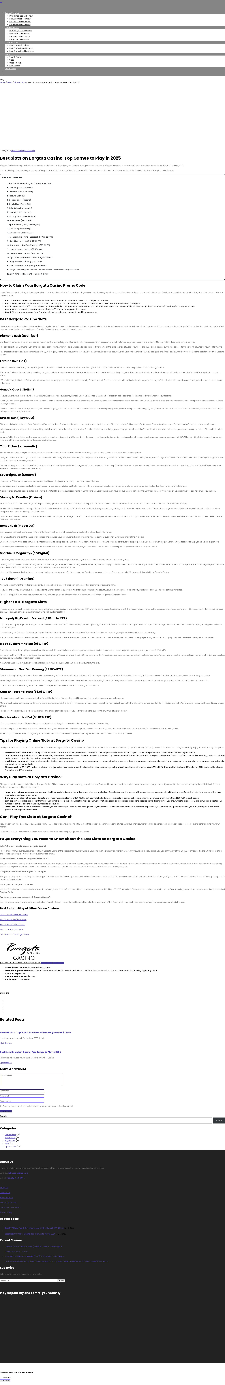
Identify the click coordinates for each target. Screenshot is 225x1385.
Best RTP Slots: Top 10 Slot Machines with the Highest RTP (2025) (35, 1032)
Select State (10, 68)
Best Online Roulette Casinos (71, 1261)
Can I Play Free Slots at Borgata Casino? (28, 265)
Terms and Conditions (10, 1207)
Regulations (14, 65)
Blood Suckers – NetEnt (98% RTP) (25, 241)
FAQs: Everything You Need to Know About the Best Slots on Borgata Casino (44, 269)
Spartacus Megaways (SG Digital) (24, 224)
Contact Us (5, 1192)
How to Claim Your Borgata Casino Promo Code (30, 183)
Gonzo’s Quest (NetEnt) (20, 200)
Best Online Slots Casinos (16, 1251)
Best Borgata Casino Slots (21, 187)
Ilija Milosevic (29, 150)
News (7, 54)
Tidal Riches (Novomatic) (20, 208)
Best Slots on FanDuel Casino (13, 919)
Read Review (58, 963)
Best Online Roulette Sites (21, 48)
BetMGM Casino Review (20, 21)
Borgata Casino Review (19, 24)
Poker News (10, 1137)
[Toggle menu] (1, 2)
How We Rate (6, 1197)
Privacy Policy (6, 1212)
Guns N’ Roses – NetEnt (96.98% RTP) (27, 249)
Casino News (15, 63)
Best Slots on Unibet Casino (12, 924)
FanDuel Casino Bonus (19, 33)
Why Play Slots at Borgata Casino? (26, 261)
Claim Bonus (46, 963)
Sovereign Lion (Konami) (20, 212)
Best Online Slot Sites (19, 45)
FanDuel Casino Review (19, 18)
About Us (4, 1188)
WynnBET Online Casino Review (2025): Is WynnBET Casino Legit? (34, 1256)
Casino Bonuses (12, 27)
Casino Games (11, 42)
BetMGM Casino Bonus (19, 36)
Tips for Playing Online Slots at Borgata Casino (31, 257)
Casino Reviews (12, 13)
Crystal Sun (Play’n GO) (20, 204)
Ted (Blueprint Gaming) (21, 228)
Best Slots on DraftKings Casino (14, 934)
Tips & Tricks (15, 57)
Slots (11, 60)
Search (3, 1116)
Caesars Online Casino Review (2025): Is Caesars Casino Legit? (33, 1246)
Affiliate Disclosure (8, 1202)
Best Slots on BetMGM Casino (14, 915)
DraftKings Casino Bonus (20, 30)
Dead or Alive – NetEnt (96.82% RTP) (26, 253)
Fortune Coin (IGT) (18, 195)
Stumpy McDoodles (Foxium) (22, 216)
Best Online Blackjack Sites (21, 51)
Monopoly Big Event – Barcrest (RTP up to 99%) (31, 237)
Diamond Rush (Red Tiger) (21, 191)
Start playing (5, 1381)
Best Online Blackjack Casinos (43, 1261)
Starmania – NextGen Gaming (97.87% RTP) (30, 245)
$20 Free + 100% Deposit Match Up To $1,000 (20, 962)
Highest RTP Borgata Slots (22, 232)
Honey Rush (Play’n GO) (21, 220)
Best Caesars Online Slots (11, 929)
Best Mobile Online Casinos (17, 1261)
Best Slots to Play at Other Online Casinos (29, 274)
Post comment (6, 1111)
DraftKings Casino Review (21, 16)
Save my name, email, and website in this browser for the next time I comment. (38, 1106)
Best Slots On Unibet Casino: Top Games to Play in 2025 (30, 1051)
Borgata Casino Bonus (19, 39)
